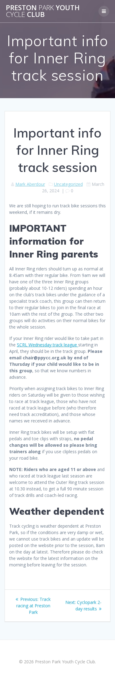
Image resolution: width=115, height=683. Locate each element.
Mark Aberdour (30, 184)
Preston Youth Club (43, 11)
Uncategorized (68, 184)
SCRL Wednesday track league (47, 345)
